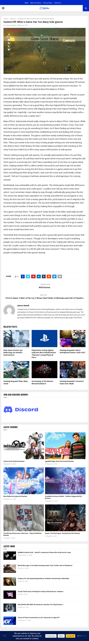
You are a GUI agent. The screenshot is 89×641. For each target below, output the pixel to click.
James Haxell (11, 25)
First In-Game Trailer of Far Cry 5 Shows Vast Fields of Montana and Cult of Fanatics (45, 298)
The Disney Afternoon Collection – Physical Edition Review (22, 534)
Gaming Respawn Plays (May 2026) (15, 382)
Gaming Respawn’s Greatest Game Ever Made (72, 382)
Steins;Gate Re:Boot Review (13, 461)
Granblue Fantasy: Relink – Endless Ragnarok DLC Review (63, 497)
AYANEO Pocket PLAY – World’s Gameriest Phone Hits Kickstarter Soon (44, 552)
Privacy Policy (47, 3)
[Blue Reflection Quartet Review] (23, 480)
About (26, 3)
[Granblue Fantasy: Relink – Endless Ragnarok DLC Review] (65, 480)
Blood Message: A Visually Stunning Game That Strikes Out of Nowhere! (45, 565)
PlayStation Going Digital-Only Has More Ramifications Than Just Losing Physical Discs (44, 354)
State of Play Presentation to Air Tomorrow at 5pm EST (39, 617)
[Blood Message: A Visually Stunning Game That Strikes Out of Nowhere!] (9, 568)
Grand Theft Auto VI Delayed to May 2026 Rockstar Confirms (40, 591)
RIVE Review (44, 287)
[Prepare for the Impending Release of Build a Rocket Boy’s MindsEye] (9, 581)
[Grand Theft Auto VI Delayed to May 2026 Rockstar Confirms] (9, 595)
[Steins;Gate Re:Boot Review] (23, 445)
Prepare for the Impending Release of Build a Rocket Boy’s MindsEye (43, 578)
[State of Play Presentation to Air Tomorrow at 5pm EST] (9, 621)
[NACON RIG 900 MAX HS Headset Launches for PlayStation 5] (9, 608)
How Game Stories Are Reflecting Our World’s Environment (13, 353)
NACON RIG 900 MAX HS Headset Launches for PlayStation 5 (40, 604)
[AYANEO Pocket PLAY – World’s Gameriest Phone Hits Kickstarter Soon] (9, 555)
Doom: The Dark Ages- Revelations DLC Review (62, 533)
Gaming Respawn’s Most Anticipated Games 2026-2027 (72, 351)
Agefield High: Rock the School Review (59, 461)
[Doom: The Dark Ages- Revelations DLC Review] (65, 517)
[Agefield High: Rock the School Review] (65, 445)
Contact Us (57, 3)
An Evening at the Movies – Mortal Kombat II (43, 382)
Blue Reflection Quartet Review (15, 496)
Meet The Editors (35, 3)
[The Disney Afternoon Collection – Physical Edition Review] (23, 517)
